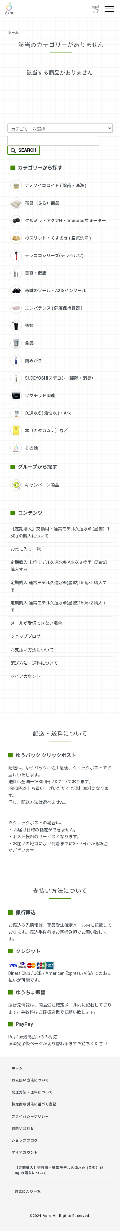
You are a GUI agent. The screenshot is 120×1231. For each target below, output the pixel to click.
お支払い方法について (32, 649)
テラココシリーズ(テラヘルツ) (54, 255)
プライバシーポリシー (30, 1117)
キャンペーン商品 (42, 485)
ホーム (13, 32)
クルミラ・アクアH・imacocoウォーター (65, 220)
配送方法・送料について (34, 663)
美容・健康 (35, 273)
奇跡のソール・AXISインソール (55, 290)
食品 (29, 343)
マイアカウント (25, 676)
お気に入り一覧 (25, 549)
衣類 (29, 325)
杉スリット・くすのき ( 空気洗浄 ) (58, 238)
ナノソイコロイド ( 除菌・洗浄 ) (55, 185)
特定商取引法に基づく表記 (34, 1104)
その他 (31, 448)
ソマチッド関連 (40, 395)
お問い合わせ (23, 1129)
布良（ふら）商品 (42, 203)
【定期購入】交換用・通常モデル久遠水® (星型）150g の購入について (59, 1170)
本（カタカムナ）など (46, 430)
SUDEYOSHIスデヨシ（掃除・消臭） (60, 378)
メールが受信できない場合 (36, 623)
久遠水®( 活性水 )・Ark (47, 413)
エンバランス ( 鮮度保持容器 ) (53, 308)
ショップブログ (25, 636)
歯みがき (33, 360)
